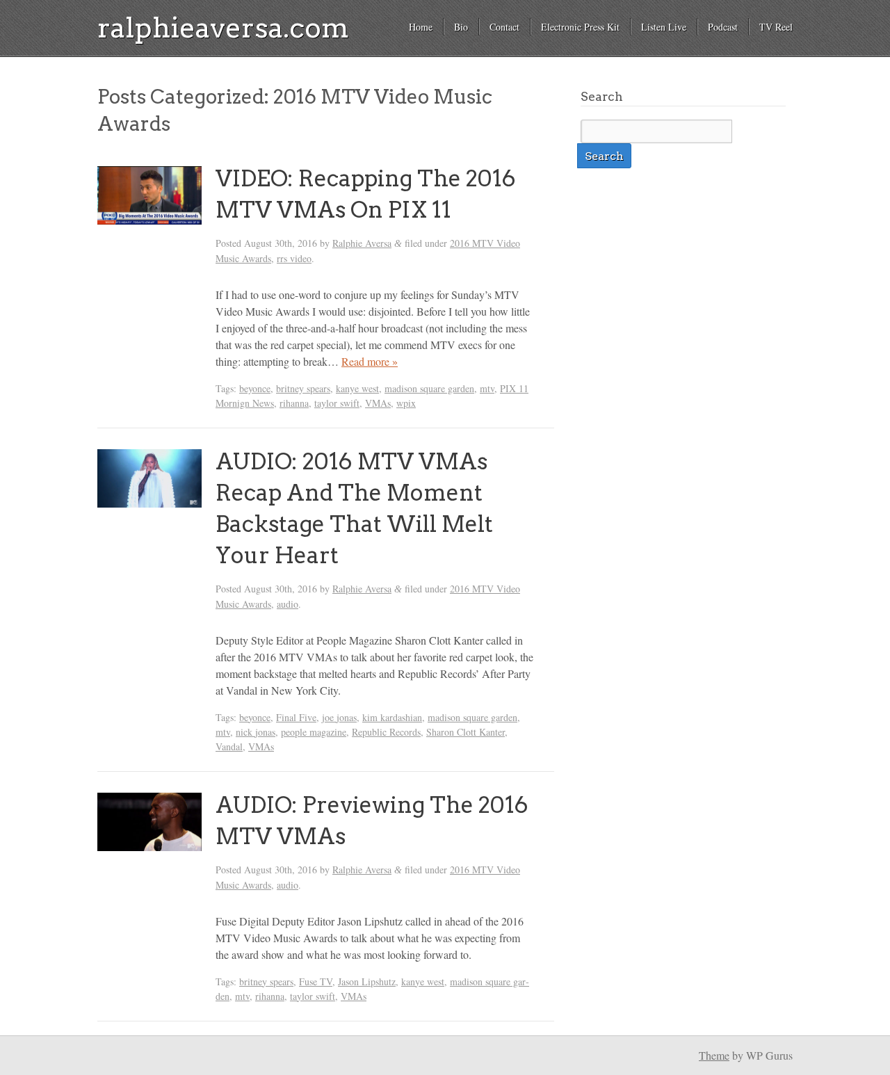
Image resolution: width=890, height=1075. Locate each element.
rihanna (294, 403)
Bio (461, 26)
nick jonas (255, 731)
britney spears (303, 388)
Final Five (296, 717)
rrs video (294, 258)
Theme (714, 1055)
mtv (487, 388)
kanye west (357, 388)
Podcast (723, 26)
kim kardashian (392, 717)
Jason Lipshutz (367, 981)
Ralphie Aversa (361, 243)
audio (287, 604)
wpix (406, 403)
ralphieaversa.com (223, 28)
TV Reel (776, 26)
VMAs (378, 403)
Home (420, 26)
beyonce (254, 388)
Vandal (229, 746)
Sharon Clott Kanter (465, 731)
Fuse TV (315, 981)
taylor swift (336, 403)
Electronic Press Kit (580, 26)
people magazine (313, 731)
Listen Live (663, 26)
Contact (504, 26)
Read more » (369, 361)
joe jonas (339, 717)
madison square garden (429, 388)
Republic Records (386, 731)
